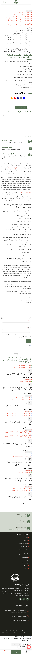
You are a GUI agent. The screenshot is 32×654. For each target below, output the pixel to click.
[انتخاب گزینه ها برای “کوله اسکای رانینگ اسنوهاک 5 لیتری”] (30, 403)
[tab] (25, 164)
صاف (23, 100)
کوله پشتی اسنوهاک (11, 49)
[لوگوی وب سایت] (16, 2)
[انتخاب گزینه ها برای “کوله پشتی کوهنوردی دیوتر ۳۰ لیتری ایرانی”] (30, 419)
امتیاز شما (29, 297)
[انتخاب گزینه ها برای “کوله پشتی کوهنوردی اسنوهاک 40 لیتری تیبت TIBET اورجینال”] (30, 459)
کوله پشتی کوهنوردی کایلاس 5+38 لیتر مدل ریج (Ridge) (17, 445)
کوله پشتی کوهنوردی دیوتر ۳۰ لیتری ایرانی (18, 423)
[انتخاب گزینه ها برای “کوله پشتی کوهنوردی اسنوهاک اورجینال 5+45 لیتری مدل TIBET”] (30, 475)
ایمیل (29, 328)
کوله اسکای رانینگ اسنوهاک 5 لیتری (18, 406)
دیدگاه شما (27, 303)
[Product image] (23, 367)
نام (29, 321)
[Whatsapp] (23, 599)
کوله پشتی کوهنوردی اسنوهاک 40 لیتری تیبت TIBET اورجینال (19, 463)
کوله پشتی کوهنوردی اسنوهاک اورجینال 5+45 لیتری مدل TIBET (17, 479)
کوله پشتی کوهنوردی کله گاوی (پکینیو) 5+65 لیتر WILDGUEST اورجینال (17, 388)
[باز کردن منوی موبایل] (30, 2)
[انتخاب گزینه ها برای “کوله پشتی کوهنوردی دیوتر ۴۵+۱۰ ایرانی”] (30, 494)
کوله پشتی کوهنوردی (23, 49)
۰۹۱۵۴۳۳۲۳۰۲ (8, 2)
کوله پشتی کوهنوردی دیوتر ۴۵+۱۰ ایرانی (19, 498)
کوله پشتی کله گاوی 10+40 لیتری (19, 373)
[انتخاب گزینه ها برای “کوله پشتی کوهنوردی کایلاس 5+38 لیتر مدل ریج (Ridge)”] (30, 441)
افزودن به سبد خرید (20, 107)
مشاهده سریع (26, 371)
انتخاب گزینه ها (16, 644)
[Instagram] (27, 599)
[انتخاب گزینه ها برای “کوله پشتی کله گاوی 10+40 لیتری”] (30, 371)
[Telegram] (20, 599)
